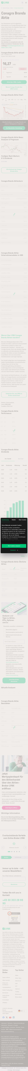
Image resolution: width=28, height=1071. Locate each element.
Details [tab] (14, 519)
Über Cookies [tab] (22, 519)
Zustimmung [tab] (5, 519)
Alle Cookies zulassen (14, 546)
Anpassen (13, 550)
